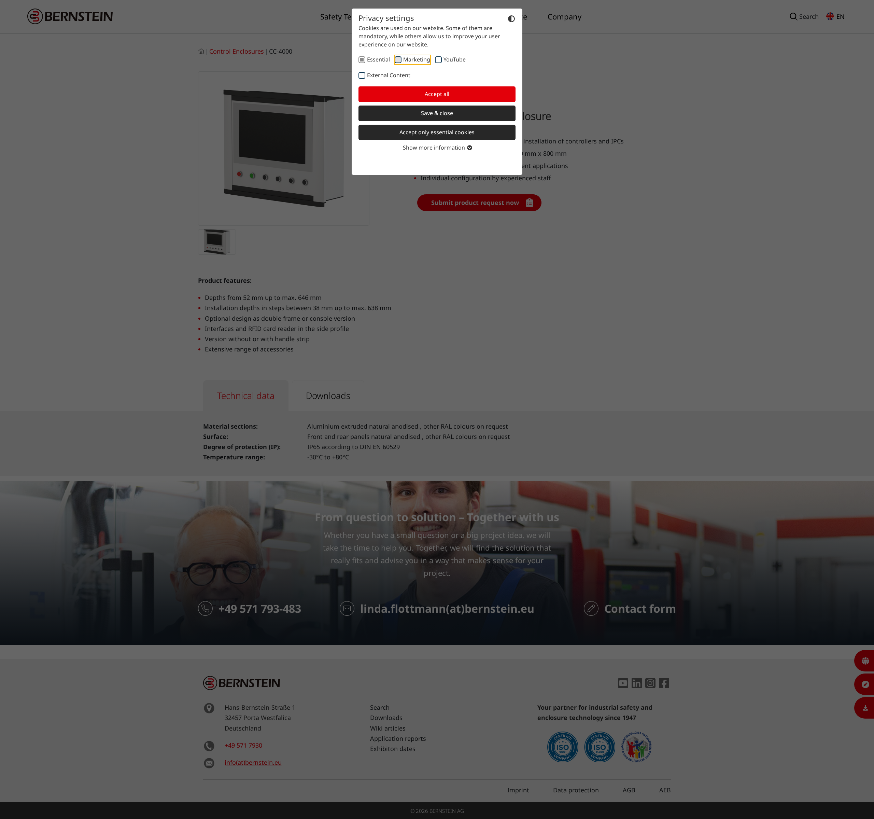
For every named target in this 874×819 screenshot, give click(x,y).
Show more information (434, 147)
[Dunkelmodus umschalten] (511, 18)
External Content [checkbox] (388, 75)
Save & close (437, 113)
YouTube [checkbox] (454, 59)
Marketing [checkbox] (416, 59)
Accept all (437, 94)
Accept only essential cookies (437, 132)
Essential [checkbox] (378, 59)
